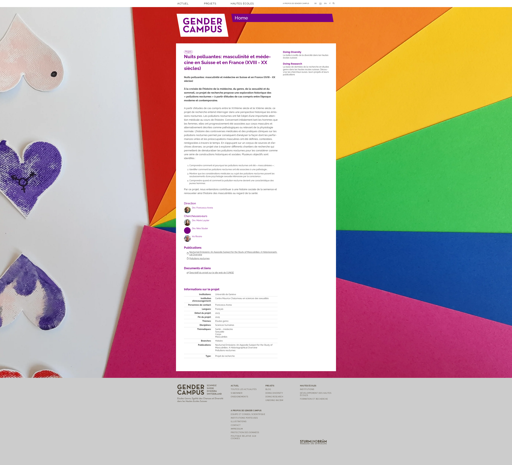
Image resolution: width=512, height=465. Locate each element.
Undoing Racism (274, 400)
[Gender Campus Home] (202, 25)
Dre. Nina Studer (200, 228)
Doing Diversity (292, 51)
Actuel (183, 3)
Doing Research (292, 63)
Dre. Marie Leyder (200, 220)
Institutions (307, 389)
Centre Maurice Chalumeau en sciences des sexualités (242, 298)
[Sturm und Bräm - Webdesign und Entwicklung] (313, 441)
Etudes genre (221, 321)
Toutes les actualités (244, 389)
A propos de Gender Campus (296, 3)
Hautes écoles (242, 3)
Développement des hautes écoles (315, 394)
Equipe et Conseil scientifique (248, 414)
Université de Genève (225, 294)
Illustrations (238, 421)
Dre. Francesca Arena (202, 207)
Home (241, 18)
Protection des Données (245, 432)
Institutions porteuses (244, 418)
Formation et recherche (314, 399)
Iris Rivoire (197, 236)
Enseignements (239, 396)
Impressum (237, 429)
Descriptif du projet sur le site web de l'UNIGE (211, 272)
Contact (236, 425)
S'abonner (236, 393)
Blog (268, 389)
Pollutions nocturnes (199, 258)
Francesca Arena (223, 305)
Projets (210, 3)
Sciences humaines (224, 325)
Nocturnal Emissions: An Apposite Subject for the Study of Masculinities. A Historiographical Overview (243, 346)
